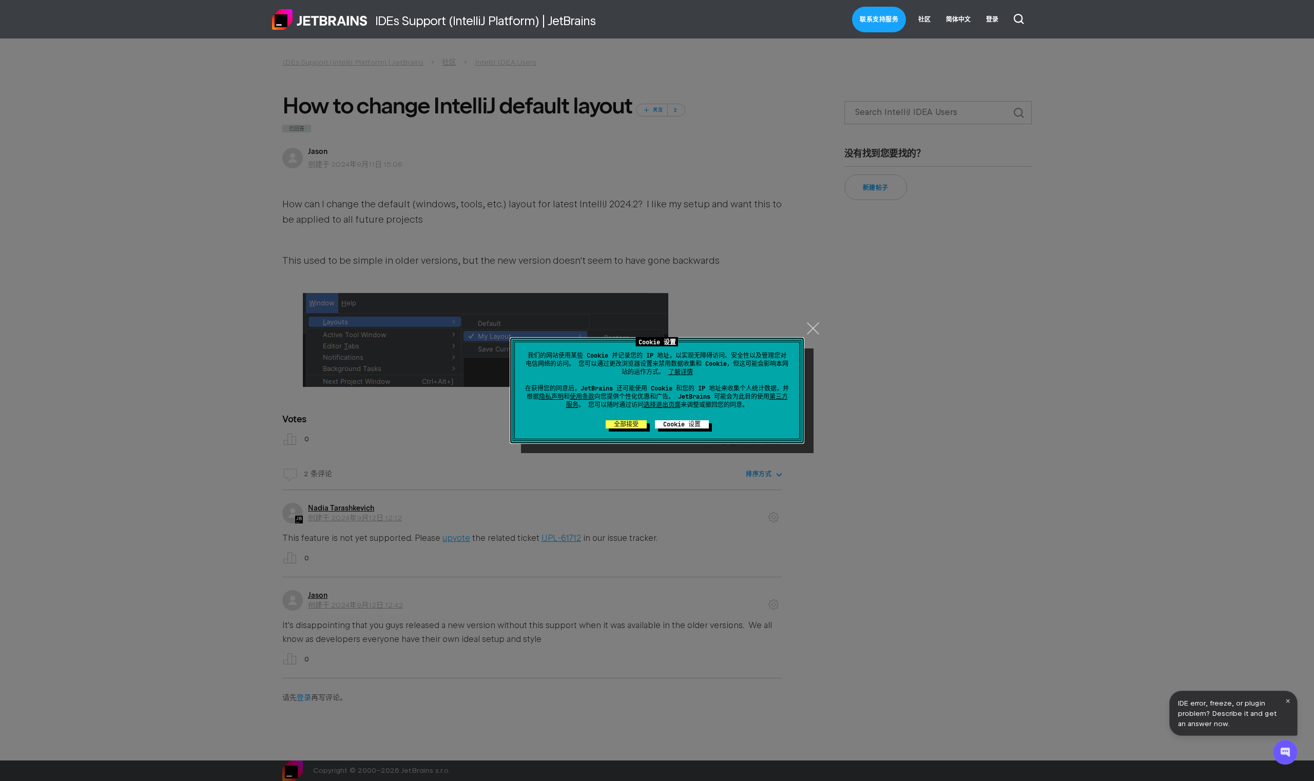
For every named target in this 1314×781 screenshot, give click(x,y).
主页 (320, 19)
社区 (924, 19)
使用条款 (582, 397)
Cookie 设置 (682, 424)
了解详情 (680, 372)
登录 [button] (992, 19)
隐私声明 (551, 397)
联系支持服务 (879, 19)
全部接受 (626, 424)
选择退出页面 (662, 405)
